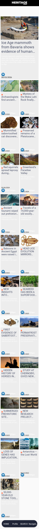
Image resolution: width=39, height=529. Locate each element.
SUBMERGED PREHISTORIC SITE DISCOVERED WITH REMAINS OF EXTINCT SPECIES (9, 413)
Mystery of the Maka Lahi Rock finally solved (29, 96)
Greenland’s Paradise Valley (28, 170)
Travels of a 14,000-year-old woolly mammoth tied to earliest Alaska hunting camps (29, 210)
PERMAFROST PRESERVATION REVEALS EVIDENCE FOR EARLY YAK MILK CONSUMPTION (29, 334)
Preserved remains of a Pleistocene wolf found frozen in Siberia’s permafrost (28, 133)
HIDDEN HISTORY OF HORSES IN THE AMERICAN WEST (8, 373)
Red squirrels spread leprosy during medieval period (9, 170)
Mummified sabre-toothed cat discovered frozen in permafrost (9, 133)
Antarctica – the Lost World (29, 453)
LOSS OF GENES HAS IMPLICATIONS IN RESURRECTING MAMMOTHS (9, 454)
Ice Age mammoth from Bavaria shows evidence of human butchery (17, 47)
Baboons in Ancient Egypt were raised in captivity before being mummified (9, 251)
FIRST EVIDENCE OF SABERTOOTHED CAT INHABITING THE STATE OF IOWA (9, 332)
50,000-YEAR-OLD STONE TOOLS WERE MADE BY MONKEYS (9, 495)
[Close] (3, 3)
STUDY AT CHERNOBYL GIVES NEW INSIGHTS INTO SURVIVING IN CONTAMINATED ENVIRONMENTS (28, 373)
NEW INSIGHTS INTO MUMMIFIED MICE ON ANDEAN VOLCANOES (8, 292)
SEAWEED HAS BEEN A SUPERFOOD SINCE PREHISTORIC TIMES (28, 292)
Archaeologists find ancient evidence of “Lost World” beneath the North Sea (9, 98)
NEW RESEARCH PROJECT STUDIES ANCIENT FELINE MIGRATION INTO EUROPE (28, 413)
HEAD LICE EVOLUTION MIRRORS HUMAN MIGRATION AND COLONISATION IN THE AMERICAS (28, 251)
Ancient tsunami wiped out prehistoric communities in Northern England (9, 210)
